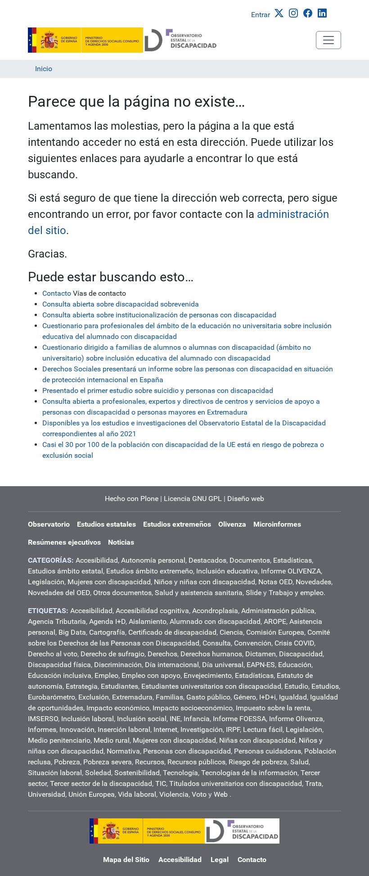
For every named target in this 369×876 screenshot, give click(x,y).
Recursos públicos (196, 762)
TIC (160, 783)
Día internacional (172, 664)
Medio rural (112, 740)
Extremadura (132, 697)
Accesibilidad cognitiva (152, 610)
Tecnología (180, 772)
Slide (253, 592)
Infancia (197, 718)
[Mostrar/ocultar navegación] (328, 40)
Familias (169, 697)
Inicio (43, 68)
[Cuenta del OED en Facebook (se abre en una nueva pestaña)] (309, 12)
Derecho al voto (52, 654)
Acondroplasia (215, 610)
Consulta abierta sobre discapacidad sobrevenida (120, 304)
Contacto (56, 293)
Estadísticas (292, 560)
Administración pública (278, 610)
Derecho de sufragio (112, 654)
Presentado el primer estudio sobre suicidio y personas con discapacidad (157, 390)
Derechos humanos (211, 654)
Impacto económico (117, 708)
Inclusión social (141, 718)
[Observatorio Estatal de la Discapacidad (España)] (123, 40)
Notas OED (275, 582)
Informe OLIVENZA (291, 571)
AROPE (275, 621)
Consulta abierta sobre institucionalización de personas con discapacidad (159, 315)
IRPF (233, 729)
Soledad (98, 772)
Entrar (260, 14)
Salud (299, 762)
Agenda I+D (107, 621)
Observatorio (49, 524)
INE (175, 718)
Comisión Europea (275, 632)
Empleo (106, 675)
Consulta (216, 643)
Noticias (121, 542)
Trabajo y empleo (296, 592)
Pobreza (67, 762)
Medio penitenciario (59, 740)
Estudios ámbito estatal (65, 571)
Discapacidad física (59, 664)
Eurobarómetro (51, 697)
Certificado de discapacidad (172, 632)
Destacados (207, 560)
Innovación (76, 729)
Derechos (162, 654)
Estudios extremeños (177, 524)
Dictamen (260, 654)
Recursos (149, 762)
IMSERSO (43, 718)
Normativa (123, 751)
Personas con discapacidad (187, 751)
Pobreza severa (107, 762)
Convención (252, 643)
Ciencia (231, 632)
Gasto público (208, 697)
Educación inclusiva (59, 675)
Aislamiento (147, 621)
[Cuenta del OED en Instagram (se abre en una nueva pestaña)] (295, 12)
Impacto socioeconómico (193, 708)
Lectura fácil (263, 729)
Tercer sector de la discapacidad (101, 783)
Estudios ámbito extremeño (149, 571)
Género (245, 697)
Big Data (72, 632)
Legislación (46, 582)
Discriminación (118, 664)
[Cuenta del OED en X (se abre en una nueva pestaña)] (280, 12)
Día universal (222, 664)
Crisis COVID (294, 643)
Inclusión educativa (227, 571)
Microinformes (277, 524)
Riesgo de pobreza (258, 762)
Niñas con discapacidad (257, 740)
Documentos (250, 560)
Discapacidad (301, 654)
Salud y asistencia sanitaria (199, 592)
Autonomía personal (153, 560)
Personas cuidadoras (267, 751)
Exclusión (93, 697)
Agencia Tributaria (57, 621)
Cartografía (107, 632)
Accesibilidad (97, 560)
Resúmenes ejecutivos (64, 542)
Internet (165, 729)
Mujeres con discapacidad (109, 582)
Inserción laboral (124, 729)
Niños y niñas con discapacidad (204, 582)
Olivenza (232, 524)
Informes (42, 729)
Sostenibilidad (137, 772)
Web (221, 794)
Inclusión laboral (87, 718)
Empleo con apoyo (151, 675)
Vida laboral (137, 794)
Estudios (325, 686)
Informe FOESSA (239, 718)
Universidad (46, 794)
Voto (199, 794)
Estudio (296, 686)
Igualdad (293, 697)
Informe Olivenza (296, 718)
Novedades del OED (59, 592)
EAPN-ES (261, 664)
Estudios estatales (106, 524)
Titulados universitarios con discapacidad (235, 783)
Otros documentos (122, 592)
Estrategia (82, 686)
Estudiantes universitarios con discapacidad (211, 686)
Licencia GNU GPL (193, 498)
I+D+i (267, 697)
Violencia (174, 794)
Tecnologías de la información (249, 772)
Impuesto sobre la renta (273, 708)
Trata (313, 783)
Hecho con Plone (131, 498)
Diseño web (245, 498)
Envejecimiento (208, 675)
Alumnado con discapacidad (215, 621)
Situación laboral (55, 772)
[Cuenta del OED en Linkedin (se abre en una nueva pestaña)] (324, 12)
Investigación (201, 729)
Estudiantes (119, 686)
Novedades (313, 582)
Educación (294, 664)
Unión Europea (91, 794)
